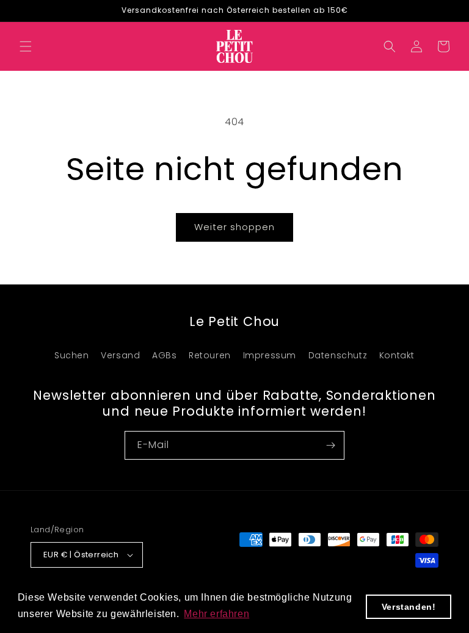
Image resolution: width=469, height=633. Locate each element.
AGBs (164, 355)
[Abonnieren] (330, 445)
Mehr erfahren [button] (216, 614)
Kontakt (397, 355)
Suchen (71, 355)
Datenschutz (338, 355)
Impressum (269, 355)
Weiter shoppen (234, 226)
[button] (25, 46)
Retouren (210, 355)
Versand (120, 355)
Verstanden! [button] (409, 607)
